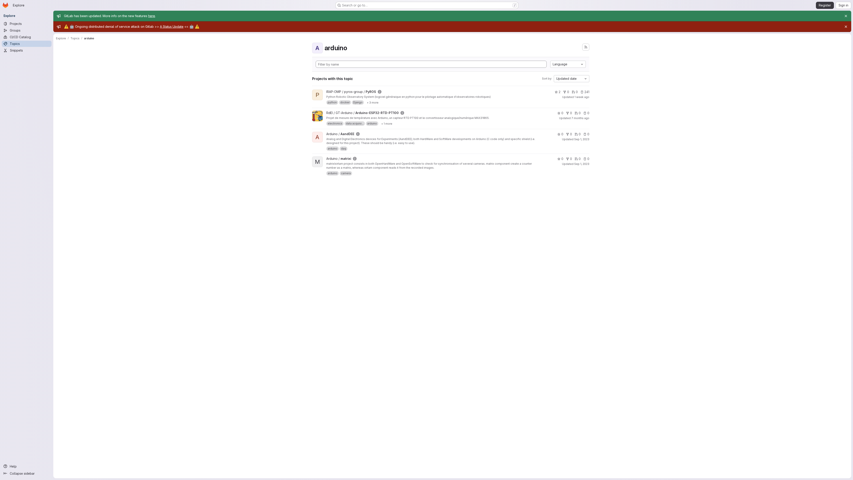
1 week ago (581, 97)
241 (586, 92)
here (151, 16)
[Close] (846, 16)
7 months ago (580, 118)
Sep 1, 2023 (581, 139)
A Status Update (171, 26)
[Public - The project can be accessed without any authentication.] (379, 92)
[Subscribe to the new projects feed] (585, 47)
